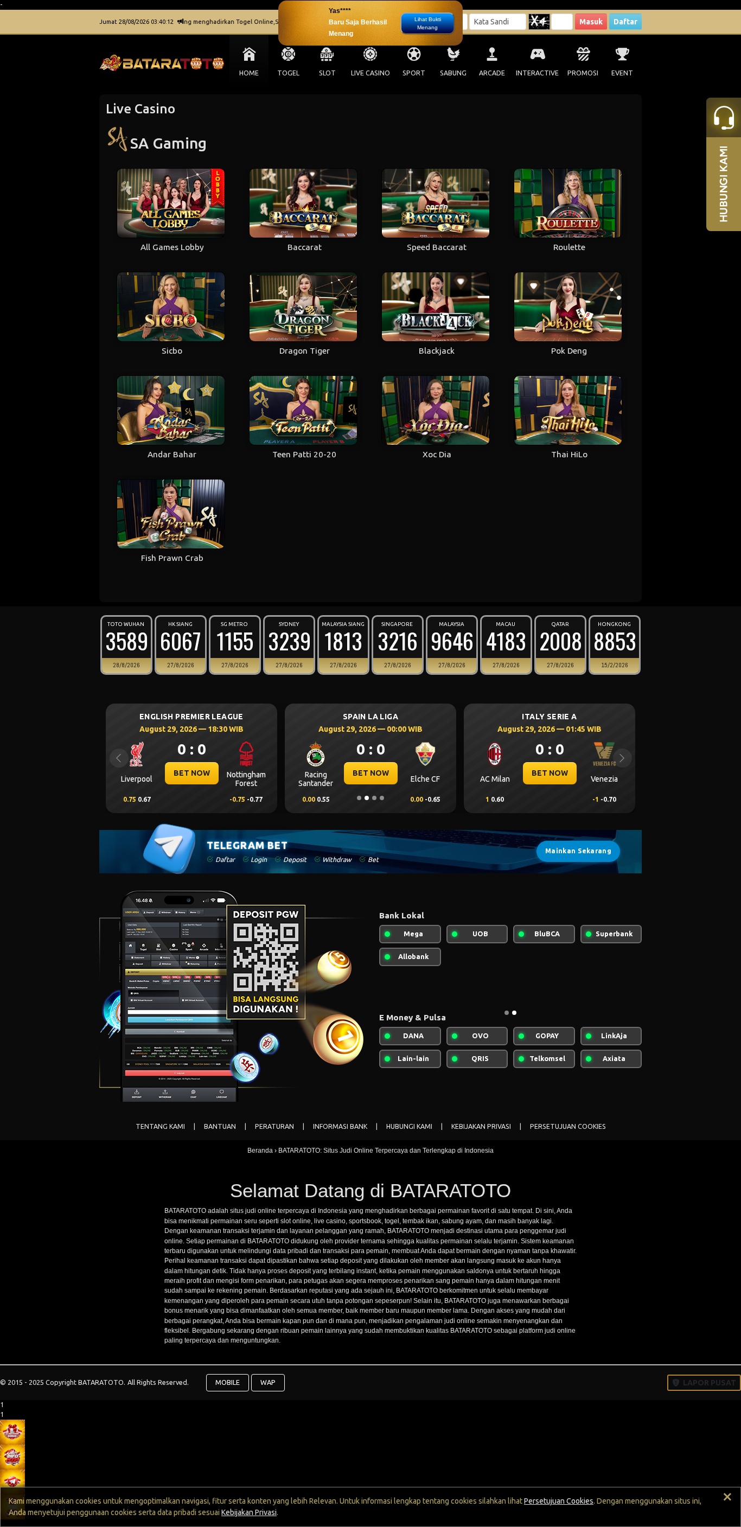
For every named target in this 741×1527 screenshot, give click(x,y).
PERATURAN (274, 1126)
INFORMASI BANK (340, 1126)
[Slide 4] (382, 798)
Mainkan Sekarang (578, 850)
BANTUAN (220, 1126)
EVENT (622, 72)
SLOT (327, 72)
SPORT (414, 72)
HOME (249, 72)
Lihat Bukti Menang (427, 23)
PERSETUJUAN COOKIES (568, 1126)
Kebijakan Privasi (249, 1512)
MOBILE (227, 1382)
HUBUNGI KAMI (409, 1126)
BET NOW (260, 773)
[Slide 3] (374, 798)
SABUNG (453, 72)
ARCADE (492, 72)
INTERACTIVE (537, 72)
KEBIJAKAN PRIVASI (481, 1126)
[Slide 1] (359, 798)
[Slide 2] (367, 798)
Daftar (625, 21)
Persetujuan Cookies (558, 1501)
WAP (268, 1382)
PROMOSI (582, 72)
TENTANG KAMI (160, 1126)
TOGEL (288, 72)
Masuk (591, 21)
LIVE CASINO (370, 72)
